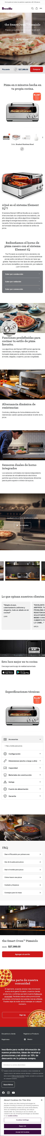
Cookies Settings (22, 1120)
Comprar (36, 69)
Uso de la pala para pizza (14, 862)
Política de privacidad (18, 1076)
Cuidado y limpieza (11, 885)
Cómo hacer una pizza (13, 877)
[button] (22, 739)
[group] (22, 111)
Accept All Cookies (22, 1132)
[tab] (22, 274)
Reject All (22, 1126)
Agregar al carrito (22, 954)
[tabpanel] (22, 571)
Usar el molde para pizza (13, 870)
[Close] (41, 1100)
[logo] (7, 8)
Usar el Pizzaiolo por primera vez (17, 854)
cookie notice (12, 1116)
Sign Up (22, 1015)
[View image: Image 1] (22, 571)
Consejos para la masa (13, 893)
